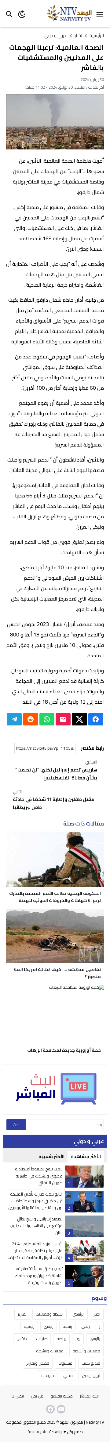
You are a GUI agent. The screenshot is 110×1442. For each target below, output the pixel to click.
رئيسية (29, 1326)
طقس (21, 1338)
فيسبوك (65, 1363)
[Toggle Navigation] (101, 13)
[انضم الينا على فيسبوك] (50, 1409)
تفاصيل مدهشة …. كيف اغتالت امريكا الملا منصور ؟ (57, 972)
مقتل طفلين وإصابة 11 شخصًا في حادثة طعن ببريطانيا (53, 799)
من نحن (37, 1396)
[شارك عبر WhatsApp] (47, 719)
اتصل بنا (18, 1396)
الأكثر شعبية (51, 1156)
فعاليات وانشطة (50, 1351)
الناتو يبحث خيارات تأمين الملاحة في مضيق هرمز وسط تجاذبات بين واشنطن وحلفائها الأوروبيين (35, 1201)
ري (77, 1338)
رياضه (61, 1338)
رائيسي (95, 1338)
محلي (68, 1375)
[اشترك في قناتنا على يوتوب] (60, 1409)
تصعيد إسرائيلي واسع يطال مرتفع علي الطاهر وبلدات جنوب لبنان (36, 1226)
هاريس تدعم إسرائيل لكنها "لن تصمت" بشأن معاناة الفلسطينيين (56, 770)
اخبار (97, 1314)
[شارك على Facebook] (96, 719)
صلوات (41, 1338)
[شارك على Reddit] (30, 719)
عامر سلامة (37, 1431)
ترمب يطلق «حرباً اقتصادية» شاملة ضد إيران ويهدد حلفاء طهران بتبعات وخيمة (39, 1275)
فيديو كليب (91, 1363)
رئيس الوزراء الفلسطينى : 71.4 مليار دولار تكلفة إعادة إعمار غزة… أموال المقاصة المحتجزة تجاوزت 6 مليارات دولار (36, 1254)
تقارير (22, 1314)
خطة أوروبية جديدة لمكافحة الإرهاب (64, 1050)
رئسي (85, 1326)
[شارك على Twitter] (79, 719)
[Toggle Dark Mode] (21, 13)
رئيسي (48, 1326)
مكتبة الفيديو (61, 1396)
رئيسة (67, 1326)
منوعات (47, 1375)
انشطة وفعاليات (49, 1314)
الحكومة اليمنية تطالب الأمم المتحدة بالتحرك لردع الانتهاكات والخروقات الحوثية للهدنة (55, 896)
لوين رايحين (91, 1375)
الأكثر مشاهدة (86, 1156)
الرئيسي (78, 1314)
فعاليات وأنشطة (86, 1351)
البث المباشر (89, 1396)
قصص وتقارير (37, 1363)
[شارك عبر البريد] (63, 719)
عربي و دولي (55, 35)
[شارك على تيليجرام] (14, 719)
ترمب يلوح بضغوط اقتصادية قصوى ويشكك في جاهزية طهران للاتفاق (39, 1176)
